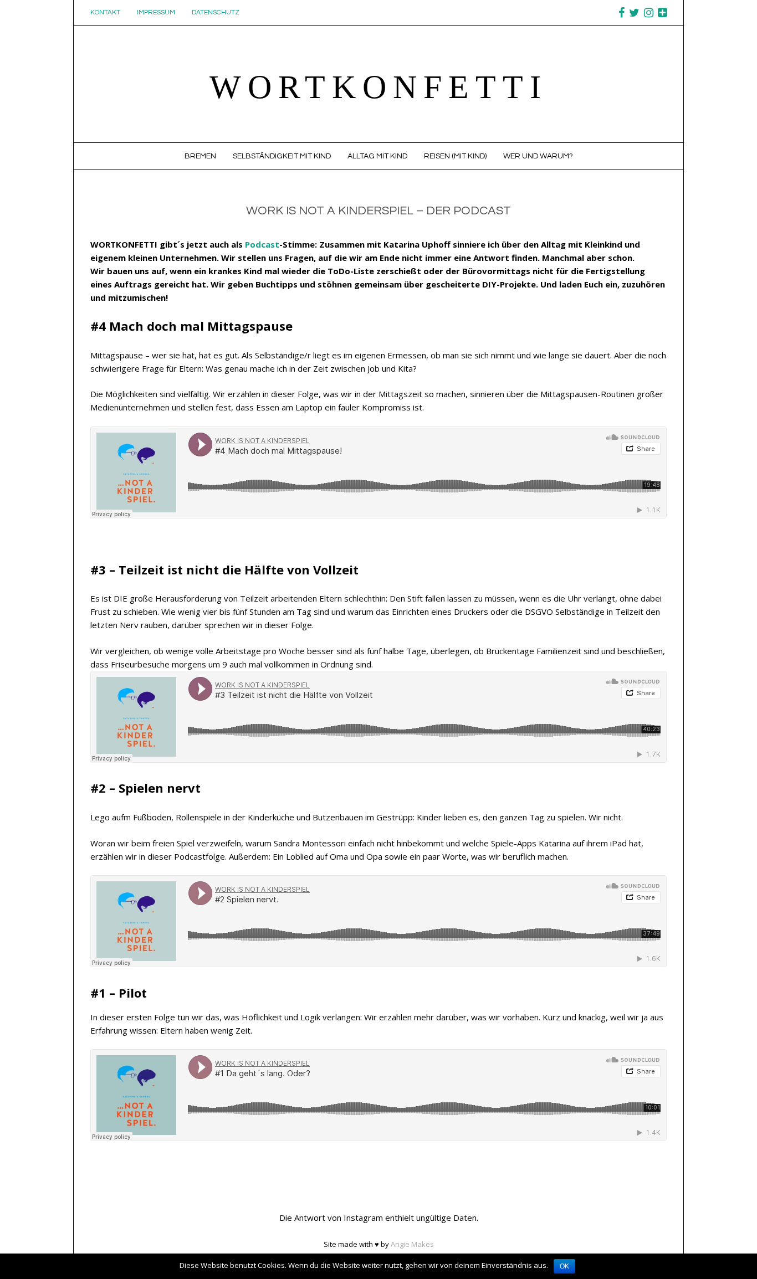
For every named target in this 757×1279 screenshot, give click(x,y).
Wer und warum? (538, 156)
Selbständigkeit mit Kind (282, 156)
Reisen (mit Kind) (455, 156)
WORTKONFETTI (378, 87)
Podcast (262, 244)
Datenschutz (215, 12)
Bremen (200, 156)
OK (564, 1266)
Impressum (156, 12)
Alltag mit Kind (377, 156)
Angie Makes (412, 1244)
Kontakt (105, 12)
